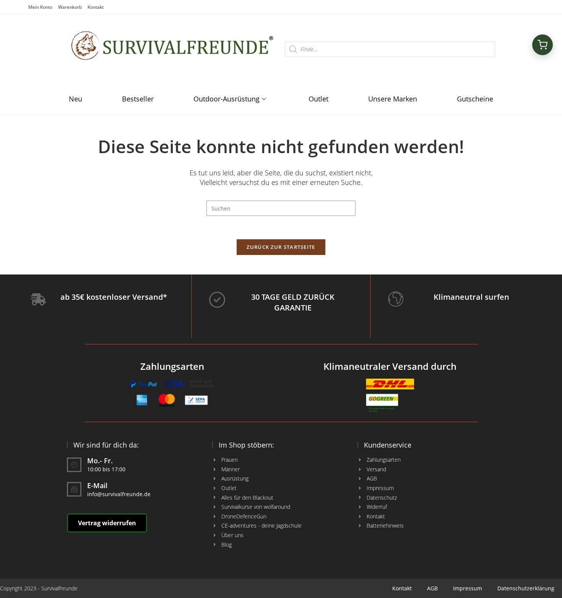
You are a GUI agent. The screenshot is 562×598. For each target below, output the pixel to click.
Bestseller (138, 98)
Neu (75, 98)
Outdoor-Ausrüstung (226, 98)
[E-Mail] (74, 489)
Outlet (318, 98)
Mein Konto (40, 7)
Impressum (467, 588)
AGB (432, 588)
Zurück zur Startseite (281, 246)
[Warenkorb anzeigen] (542, 44)
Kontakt (96, 7)
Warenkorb (70, 7)
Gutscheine (475, 98)
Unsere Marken (392, 98)
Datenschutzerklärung (525, 588)
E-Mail (97, 485)
